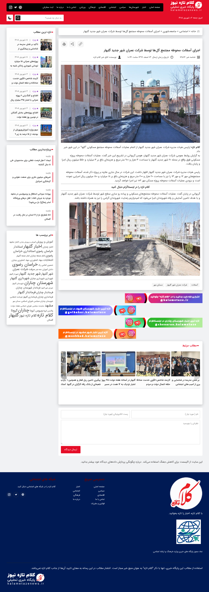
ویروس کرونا (36, 311)
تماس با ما (71, 7)
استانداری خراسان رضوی (33, 253)
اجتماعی (112, 7)
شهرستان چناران (38, 282)
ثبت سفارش (48, 7)
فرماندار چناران (44, 292)
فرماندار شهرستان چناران (28, 288)
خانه (193, 31)
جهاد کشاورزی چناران (20, 260)
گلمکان (50, 320)
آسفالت (194, 285)
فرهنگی (92, 7)
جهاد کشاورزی (36, 260)
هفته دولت (15, 305)
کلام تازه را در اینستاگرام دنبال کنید (130, 187)
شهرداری (49, 278)
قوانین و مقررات (97, 503)
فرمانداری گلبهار (30, 297)
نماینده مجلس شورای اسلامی (32, 305)
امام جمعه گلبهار (23, 256)
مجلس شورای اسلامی (30, 301)
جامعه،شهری (169, 31)
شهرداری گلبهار (19, 278)
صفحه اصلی (154, 7)
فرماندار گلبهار (27, 292)
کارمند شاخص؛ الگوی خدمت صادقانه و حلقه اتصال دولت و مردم (25, 83)
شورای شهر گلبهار (47, 288)
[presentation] (197, 376)
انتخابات (48, 260)
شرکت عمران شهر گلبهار (177, 285)
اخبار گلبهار (33, 246)
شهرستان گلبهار (18, 283)
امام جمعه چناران (37, 256)
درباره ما (60, 7)
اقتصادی (102, 7)
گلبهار (14, 315)
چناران (23, 310)
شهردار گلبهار (13, 274)
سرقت (32, 269)
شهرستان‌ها (134, 7)
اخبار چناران (48, 247)
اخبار (144, 7)
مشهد (49, 305)
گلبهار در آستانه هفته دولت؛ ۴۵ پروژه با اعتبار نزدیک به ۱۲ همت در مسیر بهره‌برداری (116, 384)
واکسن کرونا (48, 310)
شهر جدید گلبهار (30, 273)
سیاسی (122, 7)
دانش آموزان (47, 269)
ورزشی (82, 7)
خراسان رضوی (25, 264)
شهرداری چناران (37, 278)
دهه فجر (39, 269)
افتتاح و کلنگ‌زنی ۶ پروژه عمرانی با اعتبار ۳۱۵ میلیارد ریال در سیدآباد (24, 100)
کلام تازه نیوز (28, 315)
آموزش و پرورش (44, 242)
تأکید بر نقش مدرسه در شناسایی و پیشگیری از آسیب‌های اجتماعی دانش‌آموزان (188, 384)
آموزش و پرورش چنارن (28, 242)
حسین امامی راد (45, 265)
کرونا (14, 310)
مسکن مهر (158, 285)
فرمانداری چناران (45, 297)
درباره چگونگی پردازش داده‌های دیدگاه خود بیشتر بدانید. (110, 462)
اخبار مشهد (14, 242)
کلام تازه (45, 315)
